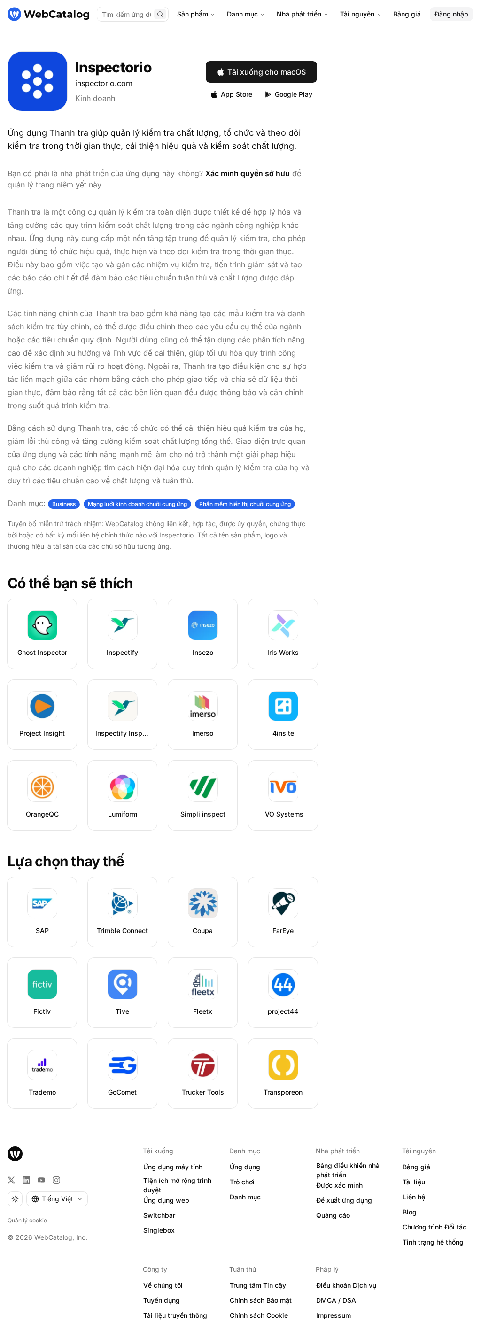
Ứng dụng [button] (245, 1167)
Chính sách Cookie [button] (259, 1315)
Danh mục (242, 14)
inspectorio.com (103, 83)
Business (64, 503)
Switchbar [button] (159, 1215)
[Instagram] (56, 1180)
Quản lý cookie (27, 1220)
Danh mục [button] (245, 1197)
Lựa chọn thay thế (66, 861)
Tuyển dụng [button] (161, 1300)
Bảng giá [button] (416, 1167)
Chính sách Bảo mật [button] (261, 1300)
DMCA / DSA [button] (336, 1300)
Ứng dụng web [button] (166, 1200)
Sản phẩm (192, 14)
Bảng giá (407, 14)
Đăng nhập (451, 14)
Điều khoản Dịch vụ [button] (346, 1285)
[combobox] (57, 1198)
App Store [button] (236, 94)
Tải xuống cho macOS (266, 72)
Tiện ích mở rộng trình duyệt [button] (177, 1185)
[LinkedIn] (26, 1180)
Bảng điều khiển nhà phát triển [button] (348, 1170)
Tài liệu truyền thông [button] (175, 1315)
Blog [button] (410, 1212)
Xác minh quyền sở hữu (247, 173)
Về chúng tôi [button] (163, 1285)
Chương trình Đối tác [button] (434, 1227)
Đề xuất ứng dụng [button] (344, 1200)
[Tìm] (160, 14)
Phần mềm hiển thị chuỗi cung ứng (245, 503)
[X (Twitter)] (11, 1180)
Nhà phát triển (299, 14)
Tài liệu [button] (414, 1182)
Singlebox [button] (159, 1230)
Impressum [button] (333, 1315)
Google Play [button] (293, 94)
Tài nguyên (357, 14)
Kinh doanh (95, 98)
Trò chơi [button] (242, 1182)
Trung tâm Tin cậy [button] (258, 1285)
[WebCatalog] (15, 1153)
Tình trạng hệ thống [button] (433, 1242)
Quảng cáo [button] (333, 1215)
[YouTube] (41, 1180)
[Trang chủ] (48, 14)
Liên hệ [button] (414, 1197)
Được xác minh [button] (339, 1185)
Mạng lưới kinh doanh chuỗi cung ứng (137, 503)
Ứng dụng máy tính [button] (172, 1167)
